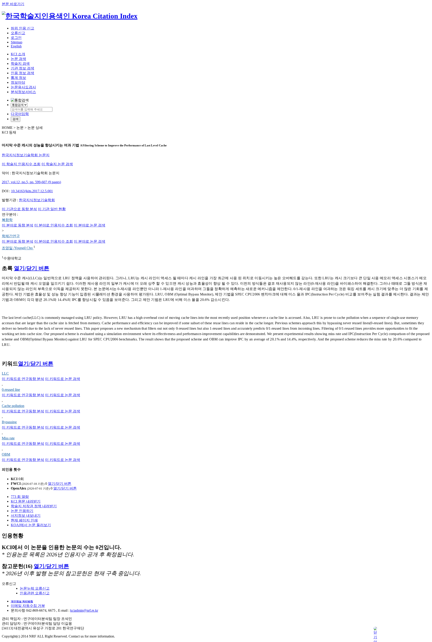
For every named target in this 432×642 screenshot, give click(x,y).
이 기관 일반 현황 (52, 209)
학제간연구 (11, 236)
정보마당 (18, 82)
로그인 (16, 38)
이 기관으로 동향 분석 (19, 209)
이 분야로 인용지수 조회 (53, 225)
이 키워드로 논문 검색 (62, 379)
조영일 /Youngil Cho (18, 248)
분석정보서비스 (23, 92)
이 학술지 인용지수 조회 (21, 164)
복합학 (7, 220)
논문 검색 (18, 59)
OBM (6, 454)
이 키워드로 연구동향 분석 (23, 379)
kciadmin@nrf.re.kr (84, 610)
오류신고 (18, 33)
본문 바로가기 (13, 4)
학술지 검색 (20, 63)
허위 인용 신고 (22, 28)
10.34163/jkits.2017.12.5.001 (32, 191)
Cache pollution (13, 406)
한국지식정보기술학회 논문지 (26, 155)
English (16, 46)
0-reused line (11, 389)
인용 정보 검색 (22, 73)
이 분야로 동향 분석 (17, 225)
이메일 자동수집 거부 (28, 606)
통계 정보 (18, 78)
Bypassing (9, 422)
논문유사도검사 (23, 87)
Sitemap (16, 42)
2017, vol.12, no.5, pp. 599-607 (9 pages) (31, 182)
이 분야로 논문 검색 (89, 225)
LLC (5, 373)
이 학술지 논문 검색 (57, 164)
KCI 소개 (18, 54)
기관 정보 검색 (22, 68)
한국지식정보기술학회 (37, 200)
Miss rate (8, 438)
